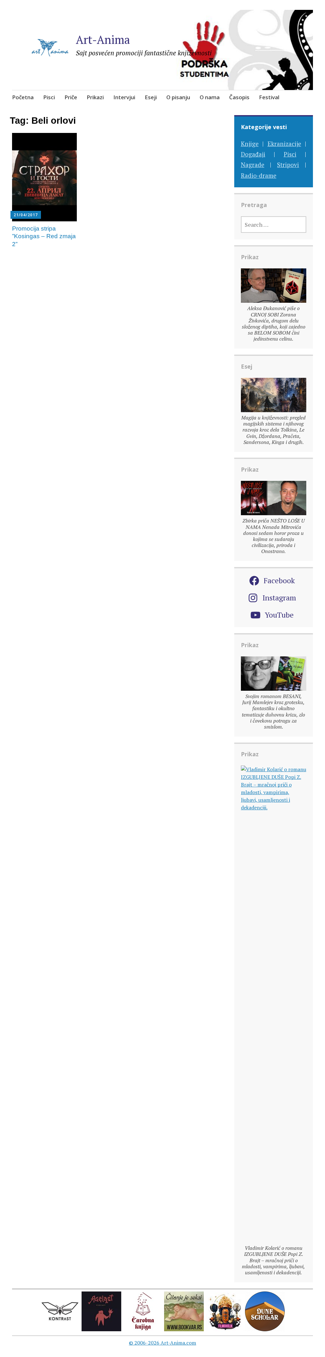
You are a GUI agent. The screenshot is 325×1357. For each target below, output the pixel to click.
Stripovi (288, 165)
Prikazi (95, 97)
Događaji (253, 154)
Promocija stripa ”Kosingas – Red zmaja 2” (44, 236)
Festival (269, 97)
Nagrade (252, 165)
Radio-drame (258, 175)
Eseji (151, 97)
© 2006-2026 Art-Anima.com (162, 1342)
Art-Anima (103, 39)
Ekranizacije (284, 144)
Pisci (49, 97)
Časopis (239, 97)
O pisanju (178, 97)
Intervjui (124, 97)
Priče (70, 97)
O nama (210, 97)
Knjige (250, 144)
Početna (23, 97)
